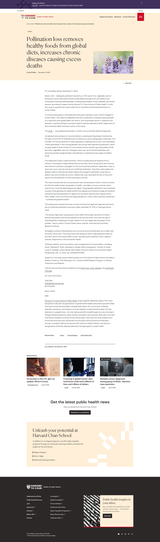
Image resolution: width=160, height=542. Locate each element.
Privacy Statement (56, 503)
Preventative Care (33, 385)
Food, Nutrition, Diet (86, 335)
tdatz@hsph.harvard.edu (54, 283)
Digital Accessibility (56, 500)
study (50, 131)
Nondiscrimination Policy (58, 507)
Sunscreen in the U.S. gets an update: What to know (41, 380)
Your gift (34, 5)
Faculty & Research (129, 17)
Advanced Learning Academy (44, 460)
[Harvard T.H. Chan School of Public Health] (43, 487)
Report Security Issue (57, 514)
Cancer (30, 31)
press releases (95, 268)
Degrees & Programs (106, 17)
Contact (29, 518)
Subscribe (107, 516)
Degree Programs (40, 452)
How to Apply (39, 456)
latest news (85, 268)
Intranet (29, 511)
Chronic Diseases (72, 335)
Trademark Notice (55, 518)
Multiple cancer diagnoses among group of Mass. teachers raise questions (115, 381)
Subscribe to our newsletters (80, 412)
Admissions (118, 17)
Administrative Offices (34, 496)
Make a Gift (30, 514)
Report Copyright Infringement (59, 511)
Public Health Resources (34, 500)
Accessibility (54, 496)
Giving (141, 11)
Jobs (28, 503)
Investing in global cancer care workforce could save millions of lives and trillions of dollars (78, 381)
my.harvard (30, 507)
